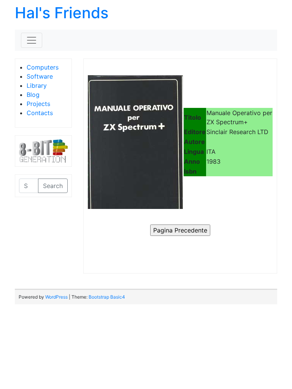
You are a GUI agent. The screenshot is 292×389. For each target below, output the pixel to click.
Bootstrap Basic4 (107, 297)
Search (53, 186)
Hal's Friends (61, 12)
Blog (33, 94)
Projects (38, 104)
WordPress (56, 297)
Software (40, 76)
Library (37, 85)
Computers (43, 67)
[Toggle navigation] (31, 40)
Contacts (40, 113)
